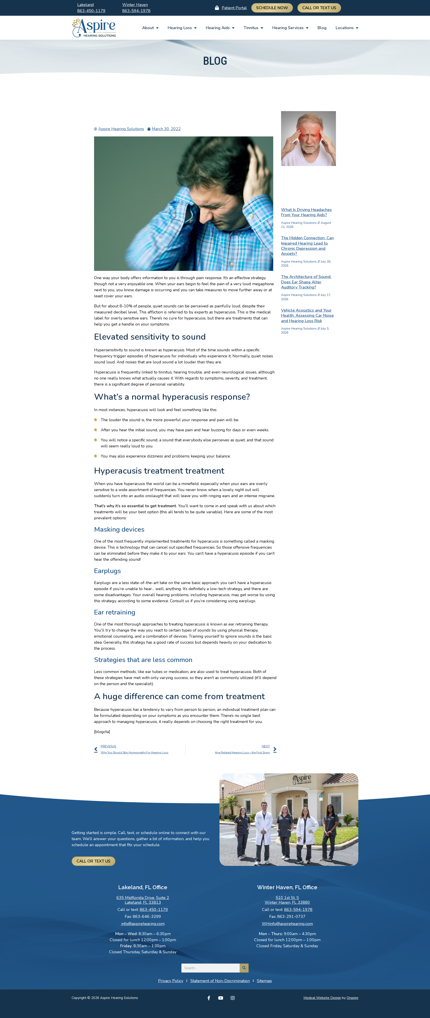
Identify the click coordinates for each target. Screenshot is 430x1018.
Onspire (352, 998)
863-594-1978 (136, 10)
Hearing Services (288, 27)
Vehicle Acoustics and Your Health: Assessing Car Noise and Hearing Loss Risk (307, 316)
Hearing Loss (180, 27)
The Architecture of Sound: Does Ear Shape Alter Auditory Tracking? (306, 282)
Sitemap (264, 980)
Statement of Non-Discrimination (220, 980)
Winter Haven (135, 4)
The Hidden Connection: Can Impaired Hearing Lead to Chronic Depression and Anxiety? (307, 245)
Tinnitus (251, 27)
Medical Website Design (322, 998)
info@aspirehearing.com (143, 923)
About (148, 27)
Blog (322, 27)
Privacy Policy (170, 980)
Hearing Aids (218, 27)
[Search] (244, 968)
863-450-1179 (91, 10)
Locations (345, 27)
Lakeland (85, 4)
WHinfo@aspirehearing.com (287, 923)
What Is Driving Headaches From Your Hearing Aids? (306, 212)
